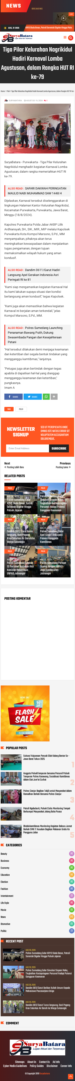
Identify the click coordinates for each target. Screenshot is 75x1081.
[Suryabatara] (37, 1055)
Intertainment (7, 896)
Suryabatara (45, 1074)
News (3, 917)
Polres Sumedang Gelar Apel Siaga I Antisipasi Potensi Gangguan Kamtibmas (52, 537)
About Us (31, 1062)
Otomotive (5, 924)
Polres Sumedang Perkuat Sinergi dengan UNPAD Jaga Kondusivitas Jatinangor (53, 568)
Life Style (5, 903)
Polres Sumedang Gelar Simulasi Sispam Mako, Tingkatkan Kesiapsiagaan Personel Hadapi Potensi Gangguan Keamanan (53, 503)
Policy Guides (37, 1066)
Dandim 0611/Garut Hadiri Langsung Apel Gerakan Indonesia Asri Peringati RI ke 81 (34, 274)
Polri (21, 409)
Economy (5, 868)
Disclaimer (52, 1066)
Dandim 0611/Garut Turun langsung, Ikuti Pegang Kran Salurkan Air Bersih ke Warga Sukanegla (21, 537)
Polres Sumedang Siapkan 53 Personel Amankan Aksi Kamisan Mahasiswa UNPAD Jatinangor (20, 568)
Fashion (4, 889)
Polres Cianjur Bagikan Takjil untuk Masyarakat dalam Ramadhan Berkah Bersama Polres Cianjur (47, 792)
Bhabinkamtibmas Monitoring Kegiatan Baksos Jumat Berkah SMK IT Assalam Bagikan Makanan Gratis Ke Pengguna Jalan (47, 829)
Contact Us (44, 1062)
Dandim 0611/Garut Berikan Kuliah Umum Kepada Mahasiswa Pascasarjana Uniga (48, 989)
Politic (3, 931)
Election (4, 882)
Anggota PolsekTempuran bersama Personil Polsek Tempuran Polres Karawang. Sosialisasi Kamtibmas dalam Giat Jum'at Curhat (46, 776)
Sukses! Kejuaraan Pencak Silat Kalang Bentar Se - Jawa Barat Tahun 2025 (46, 757)
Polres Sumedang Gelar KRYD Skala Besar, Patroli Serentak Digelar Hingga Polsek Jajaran (20, 505)
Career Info (66, 1066)
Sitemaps (20, 1062)
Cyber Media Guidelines (15, 1066)
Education (5, 875)
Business (5, 861)
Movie (3, 910)
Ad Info (56, 1062)
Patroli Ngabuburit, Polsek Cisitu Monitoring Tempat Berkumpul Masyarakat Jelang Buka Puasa (46, 810)
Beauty (4, 854)
